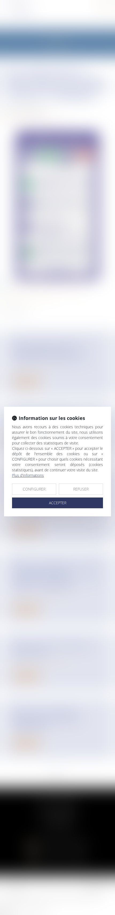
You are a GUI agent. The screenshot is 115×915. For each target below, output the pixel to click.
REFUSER (81, 489)
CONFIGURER (34, 489)
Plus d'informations (28, 475)
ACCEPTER (57, 502)
